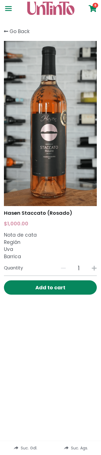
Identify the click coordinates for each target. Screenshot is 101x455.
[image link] (50, 8)
